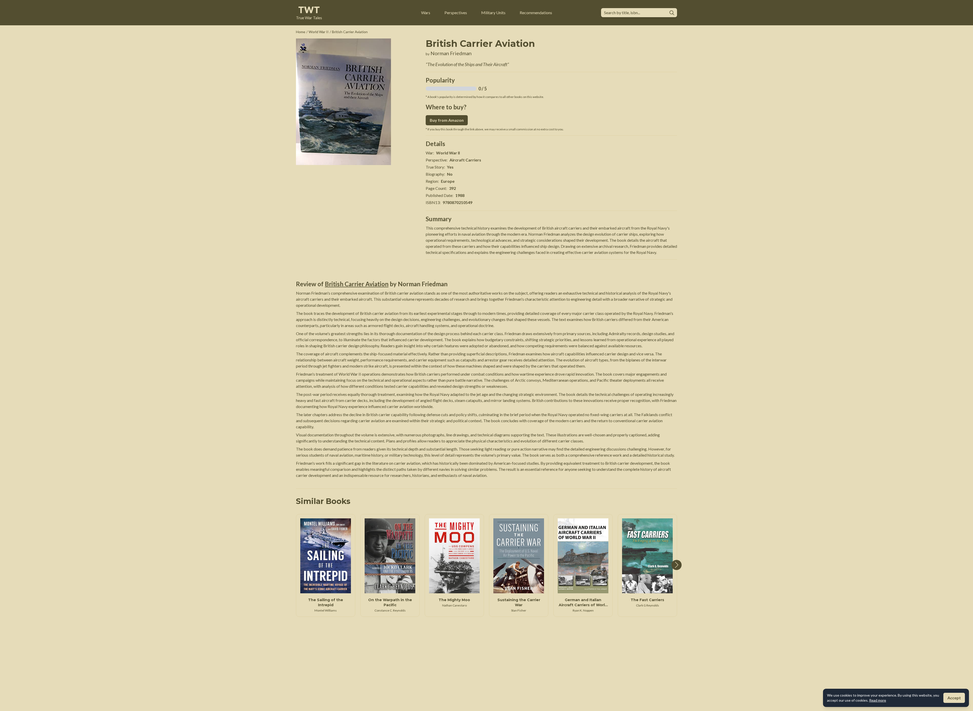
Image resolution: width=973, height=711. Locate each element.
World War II (319, 32)
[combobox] (635, 12)
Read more (877, 700)
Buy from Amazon (447, 120)
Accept (954, 697)
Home (300, 32)
